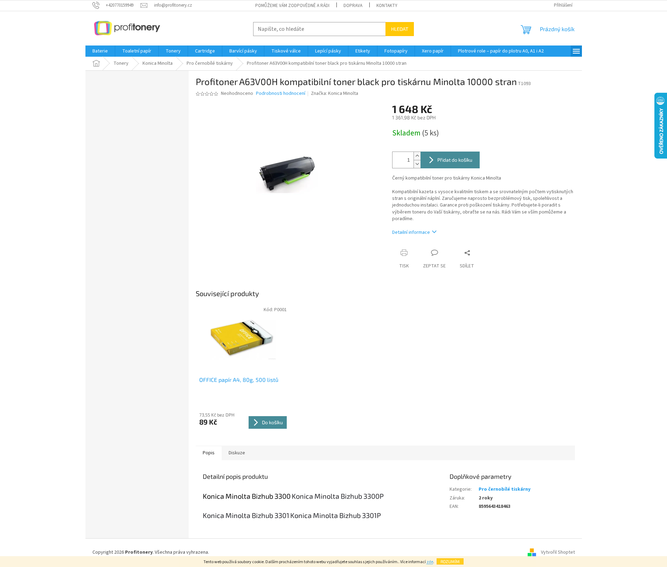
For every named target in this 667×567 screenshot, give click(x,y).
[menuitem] (100, 51)
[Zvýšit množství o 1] (417, 156)
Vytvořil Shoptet (558, 552)
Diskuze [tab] (237, 452)
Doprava (352, 5)
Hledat (399, 29)
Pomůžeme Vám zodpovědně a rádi (292, 5)
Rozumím (450, 561)
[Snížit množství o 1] (417, 164)
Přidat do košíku (454, 160)
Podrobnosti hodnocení (280, 93)
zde (429, 562)
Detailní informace (411, 232)
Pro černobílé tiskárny (504, 489)
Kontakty (386, 5)
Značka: (334, 93)
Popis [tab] (209, 452)
